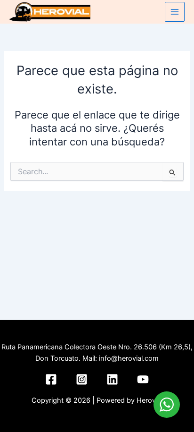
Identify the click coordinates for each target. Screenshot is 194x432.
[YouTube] (143, 379)
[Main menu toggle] (175, 12)
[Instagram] (81, 379)
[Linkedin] (112, 379)
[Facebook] (51, 379)
